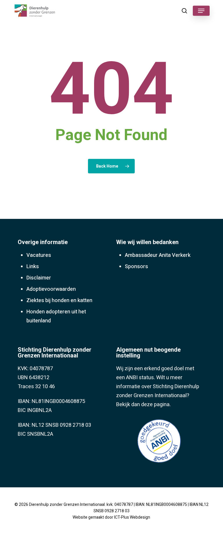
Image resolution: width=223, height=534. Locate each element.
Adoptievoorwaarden (51, 289)
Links (32, 266)
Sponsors (136, 266)
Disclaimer (38, 278)
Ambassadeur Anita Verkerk (157, 255)
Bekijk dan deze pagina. (143, 404)
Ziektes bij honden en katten (59, 300)
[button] (201, 11)
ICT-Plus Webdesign (132, 517)
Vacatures (38, 255)
